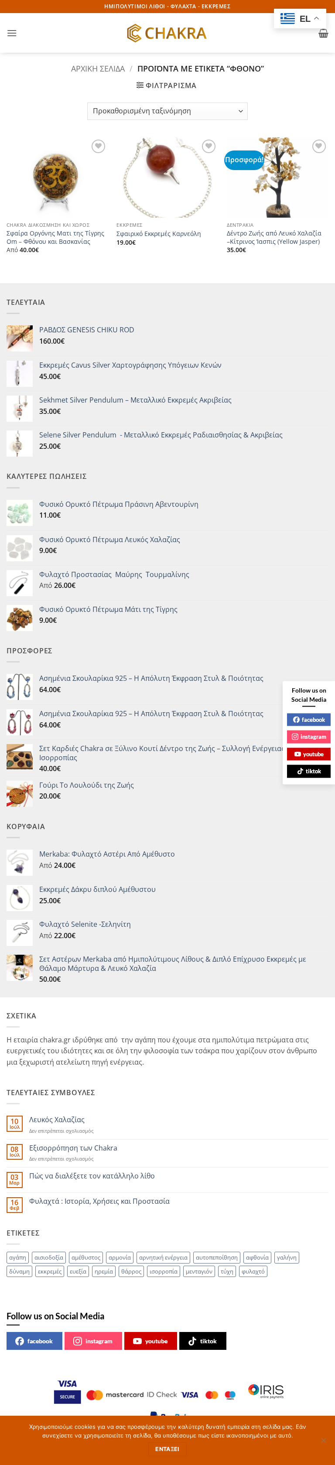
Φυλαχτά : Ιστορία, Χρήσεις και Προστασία (99, 1201)
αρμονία (120, 1257)
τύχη (227, 1271)
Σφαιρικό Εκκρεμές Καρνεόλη (158, 234)
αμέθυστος (86, 1257)
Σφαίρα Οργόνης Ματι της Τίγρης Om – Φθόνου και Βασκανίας (55, 237)
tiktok (208, 1341)
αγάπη (17, 1257)
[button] (12, 33)
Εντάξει (167, 1449)
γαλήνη (287, 1257)
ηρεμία (104, 1271)
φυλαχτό (253, 1271)
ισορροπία (164, 1271)
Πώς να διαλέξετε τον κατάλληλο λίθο (92, 1176)
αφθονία (257, 1257)
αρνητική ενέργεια (163, 1257)
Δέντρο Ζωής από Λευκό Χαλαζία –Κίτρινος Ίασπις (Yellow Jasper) (274, 237)
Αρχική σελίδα (98, 68)
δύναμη (19, 1271)
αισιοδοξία (48, 1257)
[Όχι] (323, 1443)
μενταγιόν (199, 1271)
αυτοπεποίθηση (217, 1257)
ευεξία (78, 1271)
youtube (156, 1341)
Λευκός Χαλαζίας (57, 1120)
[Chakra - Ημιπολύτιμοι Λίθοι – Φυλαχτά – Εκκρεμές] (167, 33)
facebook (40, 1341)
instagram (99, 1341)
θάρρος (131, 1271)
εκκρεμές (50, 1271)
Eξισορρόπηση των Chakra (73, 1148)
